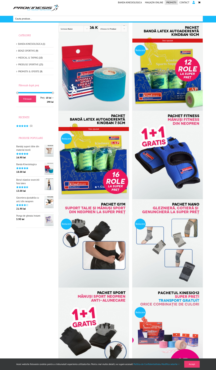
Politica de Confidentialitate (146, 364)
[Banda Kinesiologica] (94, 69)
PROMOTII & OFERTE (28, 71)
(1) (24, 125)
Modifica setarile (169, 364)
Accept (192, 364)
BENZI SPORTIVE (26, 50)
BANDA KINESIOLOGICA (30, 43)
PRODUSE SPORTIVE (28, 64)
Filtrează (27, 98)
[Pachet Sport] (94, 334)
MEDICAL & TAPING (28, 57)
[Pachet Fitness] (167, 157)
